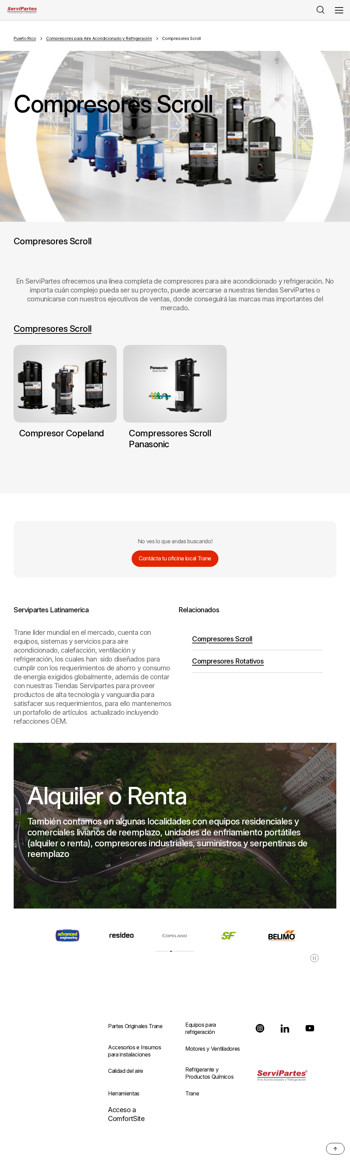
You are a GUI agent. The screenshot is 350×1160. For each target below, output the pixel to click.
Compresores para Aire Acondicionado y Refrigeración (99, 38)
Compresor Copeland (61, 433)
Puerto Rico (25, 38)
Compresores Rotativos (228, 661)
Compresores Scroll (53, 328)
